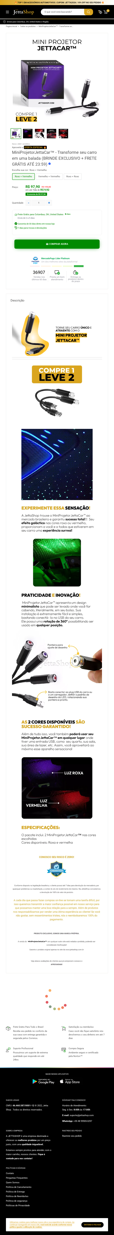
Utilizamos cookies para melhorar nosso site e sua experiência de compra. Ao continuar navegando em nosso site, (42, 1224)
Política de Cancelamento (18, 1187)
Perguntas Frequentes (17, 1178)
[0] (105, 12)
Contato (10, 1173)
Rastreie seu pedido (72, 1136)
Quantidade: (18, 203)
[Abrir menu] (7, 12)
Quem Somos (12, 1182)
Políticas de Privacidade (18, 1205)
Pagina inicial (11, 26)
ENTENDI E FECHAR (92, 1225)
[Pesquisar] (88, 12)
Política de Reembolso (17, 1196)
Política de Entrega (15, 1191)
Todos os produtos (28, 26)
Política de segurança (16, 1201)
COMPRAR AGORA (58, 244)
